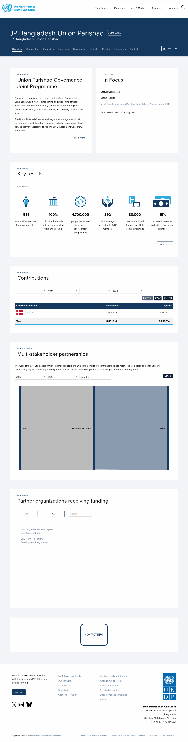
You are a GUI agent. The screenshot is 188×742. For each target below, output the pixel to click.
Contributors (64, 685)
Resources (155, 8)
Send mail (18, 692)
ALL (53, 513)
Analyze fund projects (111, 680)
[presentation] (19, 49)
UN (26, 513)
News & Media (135, 8)
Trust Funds (100, 8)
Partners (117, 8)
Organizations (65, 690)
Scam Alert (154, 735)
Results (104, 699)
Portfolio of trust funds (69, 676)
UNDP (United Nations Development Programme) (34, 540)
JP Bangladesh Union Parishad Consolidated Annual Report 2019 (137, 104)
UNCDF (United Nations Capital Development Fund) (37, 531)
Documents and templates (113, 694)
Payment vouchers (109, 685)
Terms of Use (168, 735)
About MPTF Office (68, 694)
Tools (168, 48)
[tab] (19, 49)
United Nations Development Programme (44, 735)
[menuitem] (170, 48)
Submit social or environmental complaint (128, 735)
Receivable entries (109, 690)
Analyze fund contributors (113, 676)
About (171, 8)
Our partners (64, 680)
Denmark (29, 312)
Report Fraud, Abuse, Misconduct (93, 735)
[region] (94, 428)
